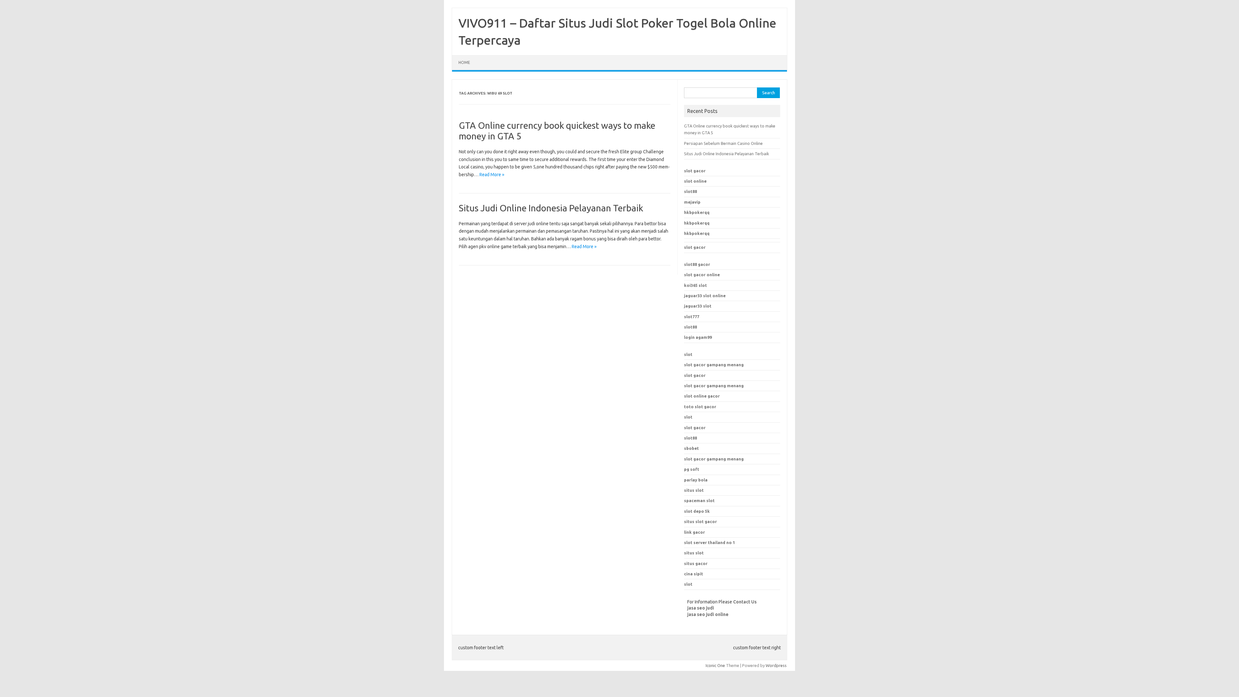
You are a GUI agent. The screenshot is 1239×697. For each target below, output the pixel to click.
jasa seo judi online (708, 614)
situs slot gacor (700, 521)
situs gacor (696, 563)
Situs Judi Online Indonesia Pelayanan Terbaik (551, 208)
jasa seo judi (700, 608)
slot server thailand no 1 (709, 542)
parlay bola (696, 480)
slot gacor (695, 170)
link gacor (694, 532)
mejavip (692, 202)
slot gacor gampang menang (714, 364)
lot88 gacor (697, 264)
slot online (695, 181)
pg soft (691, 469)
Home (464, 62)
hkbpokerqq (697, 212)
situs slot (694, 490)
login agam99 (698, 337)
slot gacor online (702, 274)
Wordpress (776, 665)
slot (688, 354)
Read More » (491, 174)
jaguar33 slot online (705, 295)
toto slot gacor (700, 406)
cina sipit (693, 573)
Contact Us (745, 601)
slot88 (690, 191)
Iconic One (715, 665)
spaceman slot (699, 500)
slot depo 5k (697, 511)
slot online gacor (702, 396)
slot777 (691, 316)
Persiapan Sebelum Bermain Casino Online (723, 143)
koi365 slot (695, 285)
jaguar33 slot (697, 306)
